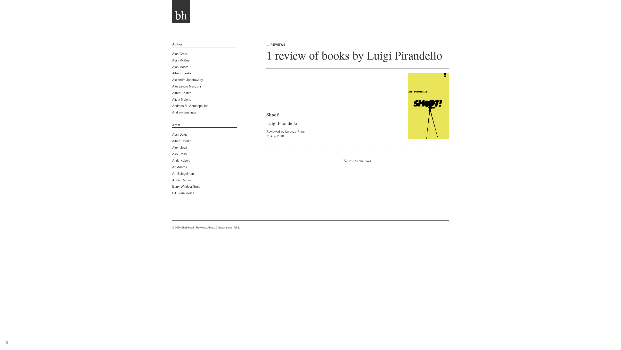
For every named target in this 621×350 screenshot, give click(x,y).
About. (211, 227)
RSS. (237, 227)
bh (181, 14)
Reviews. (201, 227)
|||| (7, 342)
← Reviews (276, 44)
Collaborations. (224, 227)
